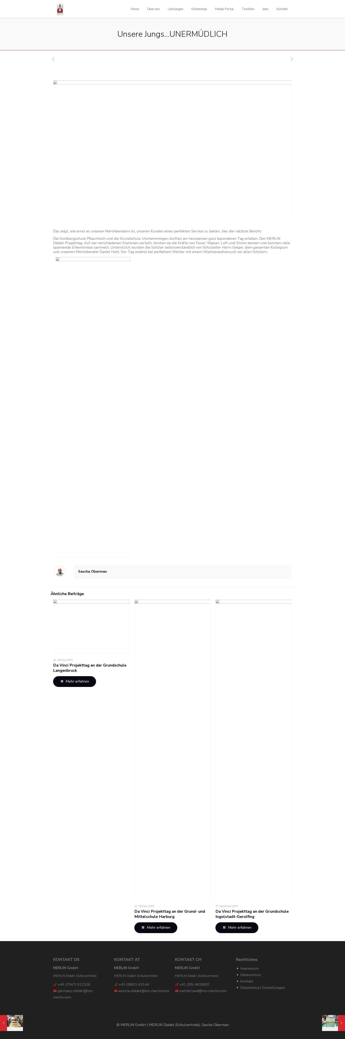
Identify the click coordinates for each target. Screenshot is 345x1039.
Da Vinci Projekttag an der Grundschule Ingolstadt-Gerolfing (252, 914)
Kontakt (246, 981)
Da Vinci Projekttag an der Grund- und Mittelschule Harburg (169, 914)
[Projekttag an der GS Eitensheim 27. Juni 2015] (11, 1023)
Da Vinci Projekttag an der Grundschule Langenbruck (89, 668)
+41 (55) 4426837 (194, 984)
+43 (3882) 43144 (134, 984)
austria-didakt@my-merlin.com (144, 990)
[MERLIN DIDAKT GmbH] (60, 9)
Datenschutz (250, 974)
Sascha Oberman (92, 571)
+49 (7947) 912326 (74, 984)
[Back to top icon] (326, 1031)
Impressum (249, 968)
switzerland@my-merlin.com (202, 990)
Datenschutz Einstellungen (262, 987)
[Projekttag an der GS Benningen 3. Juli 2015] (333, 1023)
